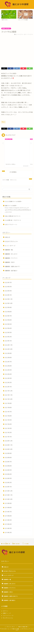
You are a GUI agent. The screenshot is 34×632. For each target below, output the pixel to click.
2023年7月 (8, 316)
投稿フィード (7, 613)
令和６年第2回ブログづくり (12, 216)
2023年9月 (8, 307)
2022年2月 (8, 382)
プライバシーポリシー (11, 626)
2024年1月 (8, 295)
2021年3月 (8, 428)
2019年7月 (8, 512)
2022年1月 (8, 387)
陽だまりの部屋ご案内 (23, 626)
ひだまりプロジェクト (11, 241)
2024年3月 (8, 291)
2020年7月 (8, 462)
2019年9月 (8, 503)
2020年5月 (8, 470)
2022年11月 (8, 345)
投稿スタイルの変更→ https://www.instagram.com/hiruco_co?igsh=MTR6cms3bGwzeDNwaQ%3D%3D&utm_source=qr (18, 209)
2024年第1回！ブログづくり (13, 220)
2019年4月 (8, 524)
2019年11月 (8, 495)
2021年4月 (8, 424)
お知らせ (7, 237)
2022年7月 (8, 362)
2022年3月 (8, 378)
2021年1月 (8, 437)
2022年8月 (8, 357)
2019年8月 (8, 507)
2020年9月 (8, 453)
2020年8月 (8, 457)
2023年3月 (8, 332)
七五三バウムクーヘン (11, 224)
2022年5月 (8, 370)
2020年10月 (8, 449)
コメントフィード (8, 615)
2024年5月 (8, 286)
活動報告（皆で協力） (6, 28)
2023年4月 (8, 328)
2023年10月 (8, 303)
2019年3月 (8, 528)
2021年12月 (8, 391)
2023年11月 (8, 299)
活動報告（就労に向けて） (13, 266)
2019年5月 (8, 520)
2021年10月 (8, 399)
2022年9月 (8, 353)
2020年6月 (8, 466)
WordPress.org (8, 618)
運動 (4, 122)
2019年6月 (8, 516)
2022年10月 (8, 349)
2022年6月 (8, 366)
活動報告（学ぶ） (10, 262)
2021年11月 (8, 395)
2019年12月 (8, 491)
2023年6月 (8, 320)
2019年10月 (8, 499)
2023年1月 (8, 341)
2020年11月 (8, 445)
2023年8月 (8, 312)
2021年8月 (8, 407)
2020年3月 (8, 478)
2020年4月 (8, 474)
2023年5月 (8, 324)
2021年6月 (8, 416)
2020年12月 (8, 441)
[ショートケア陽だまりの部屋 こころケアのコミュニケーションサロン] (17, 7)
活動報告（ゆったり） (11, 254)
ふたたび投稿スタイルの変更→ (13, 201)
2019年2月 (8, 532)
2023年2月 (8, 337)
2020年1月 (8, 487)
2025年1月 (8, 282)
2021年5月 (8, 420)
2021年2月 (8, 432)
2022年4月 (8, 374)
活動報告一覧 (9, 250)
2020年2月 (8, 482)
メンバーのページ (10, 246)
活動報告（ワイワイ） (11, 258)
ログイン (5, 611)
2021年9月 (8, 403)
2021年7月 (8, 412)
